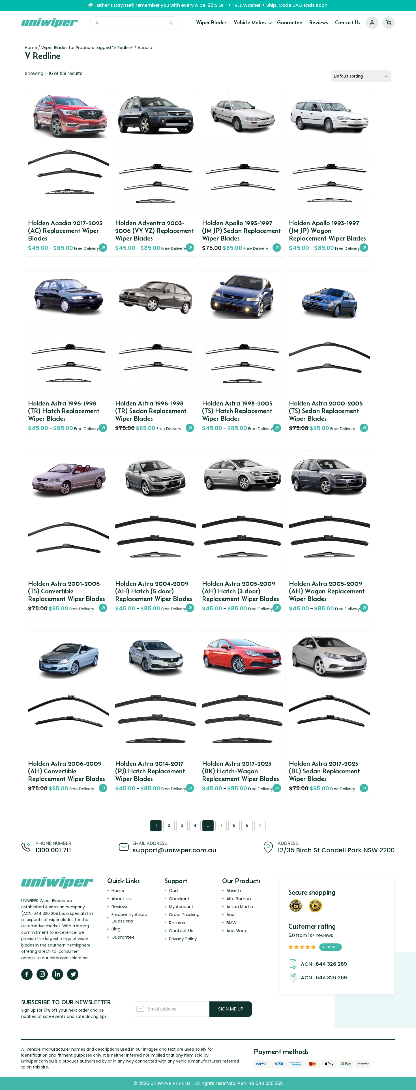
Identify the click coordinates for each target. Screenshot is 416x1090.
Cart (388, 22)
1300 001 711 (53, 850)
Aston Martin (239, 906)
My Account (372, 22)
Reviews (318, 22)
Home (31, 47)
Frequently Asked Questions (129, 917)
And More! (236, 931)
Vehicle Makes (250, 22)
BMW (231, 923)
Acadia (145, 47)
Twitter (72, 974)
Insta (42, 974)
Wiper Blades (211, 22)
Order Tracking (184, 914)
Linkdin (57, 974)
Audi (230, 914)
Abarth (233, 890)
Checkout (179, 899)
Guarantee (289, 22)
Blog (116, 929)
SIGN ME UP (230, 1009)
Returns (177, 923)
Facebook (27, 974)
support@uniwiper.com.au (174, 850)
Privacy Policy (183, 939)
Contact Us (347, 22)
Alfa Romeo (238, 899)
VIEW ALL (330, 947)
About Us (121, 899)
